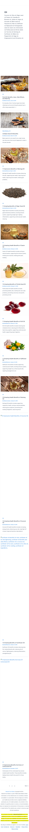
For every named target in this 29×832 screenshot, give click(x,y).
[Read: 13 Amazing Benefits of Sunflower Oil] (14, 586)
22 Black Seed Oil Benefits (10, 133)
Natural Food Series (10, 791)
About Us (12, 826)
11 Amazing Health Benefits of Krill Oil (13, 321)
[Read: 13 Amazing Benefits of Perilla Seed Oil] (14, 270)
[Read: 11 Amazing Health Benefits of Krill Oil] (14, 307)
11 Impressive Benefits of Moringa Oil (13, 169)
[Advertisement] (14, 59)
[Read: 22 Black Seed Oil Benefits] (14, 120)
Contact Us (6, 826)
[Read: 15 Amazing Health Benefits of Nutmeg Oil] (14, 383)
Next (26, 785)
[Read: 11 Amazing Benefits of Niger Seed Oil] (14, 192)
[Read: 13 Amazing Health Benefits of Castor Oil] (14, 232)
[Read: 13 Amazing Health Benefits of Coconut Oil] (14, 465)
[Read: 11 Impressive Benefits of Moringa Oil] (14, 155)
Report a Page (15, 829)
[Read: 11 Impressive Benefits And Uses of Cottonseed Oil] (14, 709)
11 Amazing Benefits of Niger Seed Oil (13, 206)
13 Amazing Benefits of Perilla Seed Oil (14, 284)
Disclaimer (18, 826)
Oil (3, 94)
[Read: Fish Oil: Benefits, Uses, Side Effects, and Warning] (14, 83)
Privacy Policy (25, 826)
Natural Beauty (5, 131)
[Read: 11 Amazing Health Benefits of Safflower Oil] (14, 345)
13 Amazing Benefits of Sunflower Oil (13, 642)
